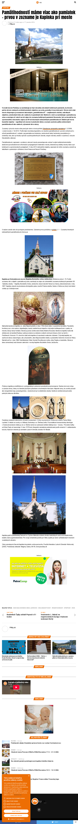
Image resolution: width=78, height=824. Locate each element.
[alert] (16, 798)
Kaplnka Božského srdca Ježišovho (25, 608)
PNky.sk (12, 24)
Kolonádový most (45, 608)
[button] (16, 819)
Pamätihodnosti (58, 608)
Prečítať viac (18, 794)
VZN (73, 608)
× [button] (28, 776)
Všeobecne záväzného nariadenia (54, 129)
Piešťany (68, 608)
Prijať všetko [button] (16, 811)
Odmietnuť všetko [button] (16, 815)
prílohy (54, 230)
